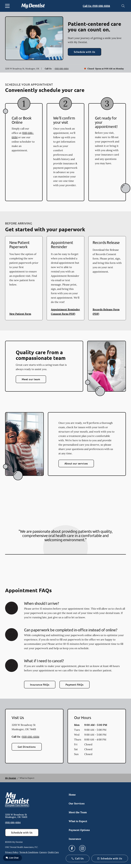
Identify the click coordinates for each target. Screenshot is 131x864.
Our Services (77, 803)
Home (72, 794)
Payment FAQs (75, 684)
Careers (43, 852)
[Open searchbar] (123, 6)
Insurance (75, 838)
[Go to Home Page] (33, 5)
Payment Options (79, 830)
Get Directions (27, 746)
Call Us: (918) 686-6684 (96, 5)
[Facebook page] (72, 848)
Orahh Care (53, 852)
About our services (76, 463)
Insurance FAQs (39, 684)
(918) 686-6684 (62, 68)
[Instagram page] (82, 848)
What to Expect (78, 821)
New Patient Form (20, 313)
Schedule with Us (84, 51)
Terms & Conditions (28, 852)
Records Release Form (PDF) (106, 311)
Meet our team (31, 379)
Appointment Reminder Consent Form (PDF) (65, 311)
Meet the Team (78, 812)
